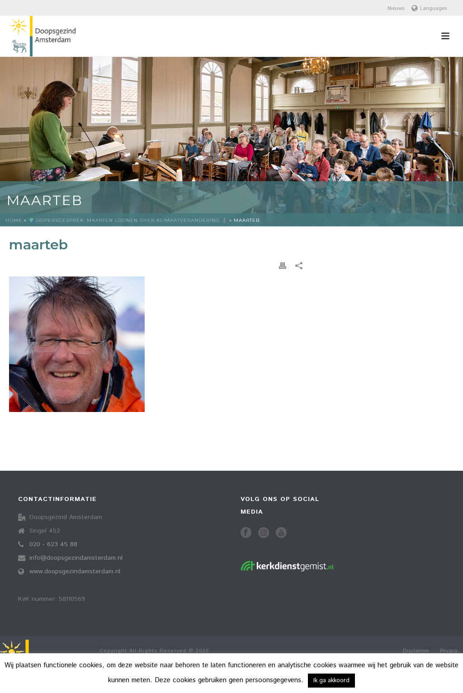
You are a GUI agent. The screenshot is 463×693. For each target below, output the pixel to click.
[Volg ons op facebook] (246, 533)
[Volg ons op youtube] (281, 533)
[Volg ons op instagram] (263, 533)
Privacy (449, 651)
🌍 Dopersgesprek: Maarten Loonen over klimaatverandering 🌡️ (127, 220)
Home (13, 220)
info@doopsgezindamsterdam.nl (76, 558)
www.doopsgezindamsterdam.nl (74, 571)
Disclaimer (416, 651)
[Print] (282, 266)
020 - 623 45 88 (53, 544)
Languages (433, 8)
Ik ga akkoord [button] (331, 680)
